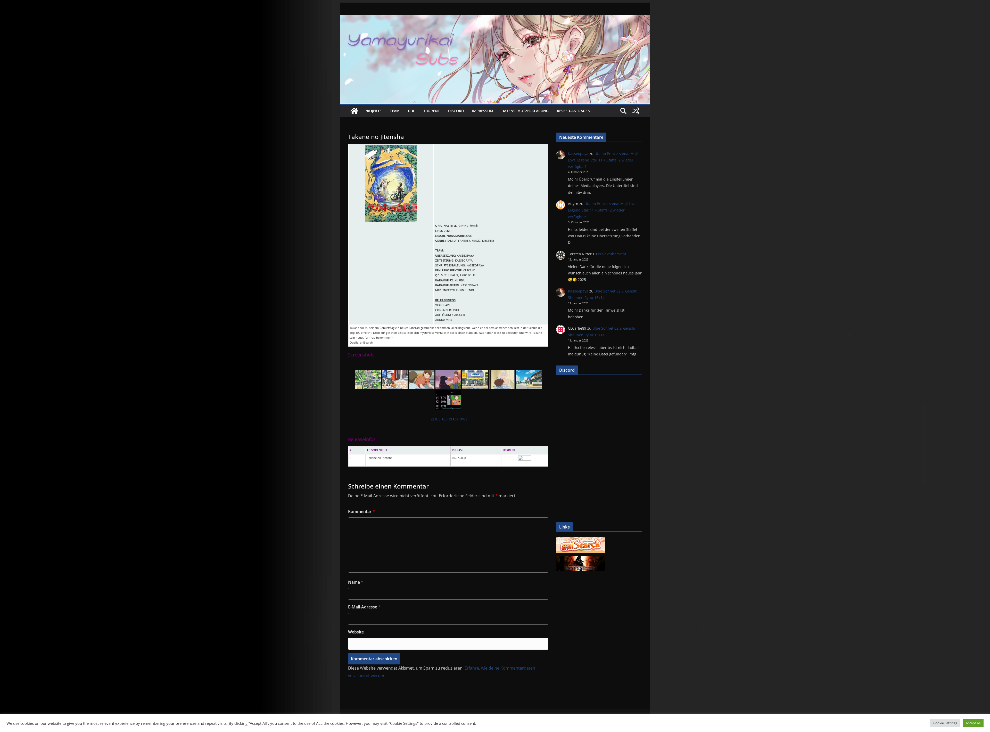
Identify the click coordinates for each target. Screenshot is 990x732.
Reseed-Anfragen (573, 110)
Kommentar (361, 511)
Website (356, 632)
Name (355, 582)
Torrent (431, 110)
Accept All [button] (973, 723)
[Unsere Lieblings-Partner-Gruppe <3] (580, 558)
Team (395, 110)
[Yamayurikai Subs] (354, 111)
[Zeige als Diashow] (448, 419)
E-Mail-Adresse (364, 607)
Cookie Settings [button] (945, 723)
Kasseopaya (578, 153)
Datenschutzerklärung (525, 110)
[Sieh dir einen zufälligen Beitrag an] (636, 111)
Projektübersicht (612, 253)
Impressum (482, 110)
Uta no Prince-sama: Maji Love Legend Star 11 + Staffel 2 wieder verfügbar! (603, 160)
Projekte (373, 110)
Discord (456, 110)
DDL (411, 110)
